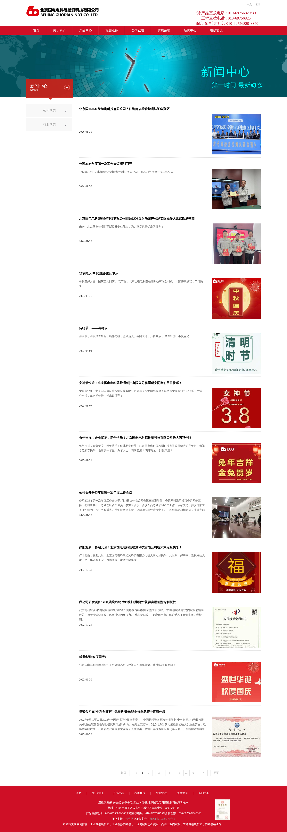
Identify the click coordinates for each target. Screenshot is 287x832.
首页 (36, 30)
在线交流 (216, 30)
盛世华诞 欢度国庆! (92, 656)
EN (258, 4)
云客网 (129, 818)
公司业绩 (138, 30)
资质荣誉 (164, 30)
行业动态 (49, 124)
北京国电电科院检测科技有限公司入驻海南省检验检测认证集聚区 (124, 109)
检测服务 (111, 30)
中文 (249, 4)
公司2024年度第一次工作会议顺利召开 (105, 163)
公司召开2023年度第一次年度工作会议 (105, 492)
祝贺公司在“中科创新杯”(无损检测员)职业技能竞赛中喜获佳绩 (122, 711)
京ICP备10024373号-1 (162, 818)
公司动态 (49, 110)
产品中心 (85, 30)
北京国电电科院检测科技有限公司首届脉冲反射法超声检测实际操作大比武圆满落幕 (137, 218)
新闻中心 (190, 30)
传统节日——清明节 (93, 328)
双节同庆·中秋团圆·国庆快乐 (99, 273)
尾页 (216, 772)
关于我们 (59, 30)
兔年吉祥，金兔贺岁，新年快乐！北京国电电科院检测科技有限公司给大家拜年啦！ (137, 437)
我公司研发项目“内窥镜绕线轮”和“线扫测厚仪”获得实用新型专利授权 (127, 602)
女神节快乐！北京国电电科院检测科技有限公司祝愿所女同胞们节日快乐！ (130, 383)
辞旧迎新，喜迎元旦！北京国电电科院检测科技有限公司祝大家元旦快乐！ (130, 547)
